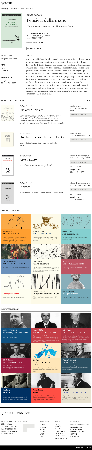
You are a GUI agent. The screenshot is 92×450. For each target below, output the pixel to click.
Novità (42, 429)
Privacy (73, 427)
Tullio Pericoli (34, 14)
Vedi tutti (86, 101)
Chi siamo (43, 425)
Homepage (5, 8)
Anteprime (43, 432)
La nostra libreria (77, 432)
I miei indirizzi (60, 436)
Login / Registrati (59, 425)
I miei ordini (59, 433)
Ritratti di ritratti (32, 110)
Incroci (25, 187)
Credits (89, 447)
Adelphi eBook (75, 170)
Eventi (42, 436)
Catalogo (14, 8)
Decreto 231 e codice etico (79, 425)
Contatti (73, 434)
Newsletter (74, 436)
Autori (42, 434)
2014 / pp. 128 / (8, 82)
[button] (85, 15)
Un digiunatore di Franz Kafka (42, 137)
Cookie (79, 427)
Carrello (58, 429)
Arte (3, 68)
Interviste (5, 71)
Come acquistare (61, 438)
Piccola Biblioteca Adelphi (36, 33)
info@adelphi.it (13, 431)
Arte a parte (28, 159)
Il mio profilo (60, 431)
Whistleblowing (76, 429)
